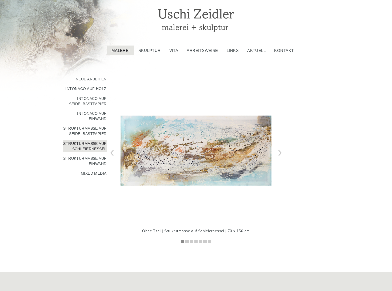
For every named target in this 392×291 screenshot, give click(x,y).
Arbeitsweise (202, 50)
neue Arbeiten (91, 79)
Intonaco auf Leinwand (91, 116)
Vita (173, 50)
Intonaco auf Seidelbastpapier (88, 101)
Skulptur (149, 50)
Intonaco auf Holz (85, 89)
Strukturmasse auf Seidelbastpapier (84, 131)
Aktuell (256, 50)
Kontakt (284, 50)
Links (233, 50)
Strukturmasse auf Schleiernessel (84, 146)
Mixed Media (94, 173)
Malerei (120, 50)
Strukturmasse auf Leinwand (84, 161)
